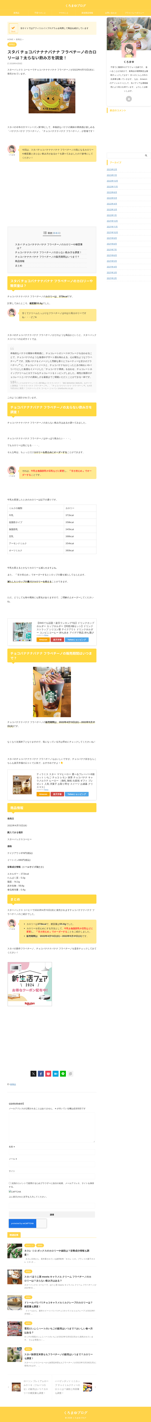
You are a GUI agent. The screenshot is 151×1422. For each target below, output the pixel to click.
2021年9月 (112, 238)
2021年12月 (112, 221)
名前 (12, 1146)
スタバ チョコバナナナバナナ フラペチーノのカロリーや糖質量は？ (50, 246)
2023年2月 (112, 169)
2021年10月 (112, 232)
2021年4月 (112, 266)
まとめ (19, 265)
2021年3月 (112, 272)
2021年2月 (112, 278)
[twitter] (33, 1074)
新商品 (16, 13)
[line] (63, 1074)
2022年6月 (112, 192)
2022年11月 (112, 186)
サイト (12, 1171)
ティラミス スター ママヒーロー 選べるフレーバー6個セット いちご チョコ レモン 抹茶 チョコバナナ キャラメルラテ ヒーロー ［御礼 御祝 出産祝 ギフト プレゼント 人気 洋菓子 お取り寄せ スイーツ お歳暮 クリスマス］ (66, 781)
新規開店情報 (87, 13)
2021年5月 (112, 261)
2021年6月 (112, 255)
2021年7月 (112, 249)
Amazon (43, 639)
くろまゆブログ (75, 5)
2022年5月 (112, 198)
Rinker (46, 635)
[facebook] (41, 1074)
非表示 (56, 233)
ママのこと (63, 13)
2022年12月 (112, 181)
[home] (129, 99)
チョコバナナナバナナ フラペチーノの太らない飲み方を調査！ (49, 252)
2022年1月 (112, 215)
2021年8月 (112, 244)
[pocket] (48, 1074)
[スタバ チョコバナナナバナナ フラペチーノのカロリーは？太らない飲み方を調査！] (56, 1074)
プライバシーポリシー (134, 13)
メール (13, 1159)
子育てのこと (40, 13)
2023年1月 (112, 175)
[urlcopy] (70, 1074)
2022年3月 (112, 209)
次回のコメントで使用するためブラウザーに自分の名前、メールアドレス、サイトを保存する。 (51, 1185)
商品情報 (20, 261)
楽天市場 (57, 639)
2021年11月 (112, 226)
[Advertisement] (51, 202)
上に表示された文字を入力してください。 (28, 1196)
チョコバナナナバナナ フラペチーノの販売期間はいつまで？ (48, 256)
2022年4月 (112, 203)
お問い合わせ (111, 13)
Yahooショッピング (77, 639)
